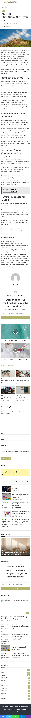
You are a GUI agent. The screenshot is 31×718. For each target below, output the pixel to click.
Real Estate (5, 696)
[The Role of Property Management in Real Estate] (5, 656)
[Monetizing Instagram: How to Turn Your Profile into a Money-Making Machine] (6, 524)
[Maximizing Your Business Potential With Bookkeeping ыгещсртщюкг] (6, 504)
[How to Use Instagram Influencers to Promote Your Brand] (5, 628)
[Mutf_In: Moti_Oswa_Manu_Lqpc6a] (8, 373)
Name (3, 433)
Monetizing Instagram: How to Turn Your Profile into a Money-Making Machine (20, 521)
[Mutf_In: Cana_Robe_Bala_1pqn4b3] (23, 373)
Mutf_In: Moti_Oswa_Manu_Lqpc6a (7, 380)
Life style (4, 690)
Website (3, 445)
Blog (3, 675)
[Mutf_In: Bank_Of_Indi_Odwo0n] (23, 390)
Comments (25, 482)
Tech (8, 7)
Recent (15, 482)
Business (4, 693)
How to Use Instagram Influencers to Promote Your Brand (20, 626)
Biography (5, 677)
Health (4, 683)
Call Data (4, 688)
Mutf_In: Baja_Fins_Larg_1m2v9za (7, 397)
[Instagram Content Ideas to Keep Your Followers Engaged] (6, 514)
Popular (5, 482)
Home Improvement (7, 685)
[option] (15, 547)
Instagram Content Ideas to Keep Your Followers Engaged (20, 513)
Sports (4, 698)
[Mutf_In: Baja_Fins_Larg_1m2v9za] (8, 390)
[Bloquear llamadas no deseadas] (6, 489)
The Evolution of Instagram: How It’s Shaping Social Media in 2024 (20, 496)
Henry (5, 23)
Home (4, 7)
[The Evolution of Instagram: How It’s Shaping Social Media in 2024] (6, 496)
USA (3, 680)
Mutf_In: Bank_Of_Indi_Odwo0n (23, 397)
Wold (3, 672)
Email (3, 439)
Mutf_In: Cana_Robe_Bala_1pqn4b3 (22, 380)
